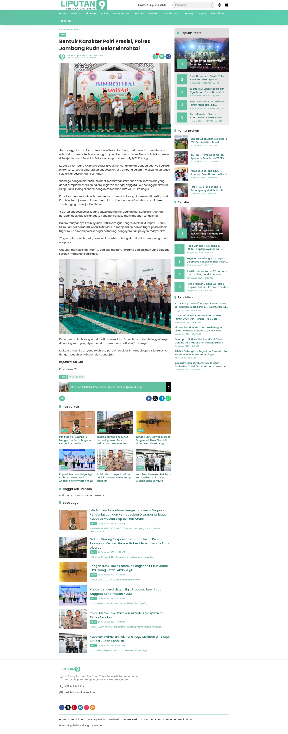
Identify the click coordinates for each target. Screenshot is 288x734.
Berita (62, 34)
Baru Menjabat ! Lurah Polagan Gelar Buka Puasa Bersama (206, 116)
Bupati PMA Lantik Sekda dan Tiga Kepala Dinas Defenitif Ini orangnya (208, 90)
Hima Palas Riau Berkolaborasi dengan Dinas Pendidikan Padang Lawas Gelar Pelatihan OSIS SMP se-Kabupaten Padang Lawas (200, 329)
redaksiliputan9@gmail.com (81, 692)
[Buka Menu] (227, 5)
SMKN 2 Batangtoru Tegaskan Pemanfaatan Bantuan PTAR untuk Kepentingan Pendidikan (201, 353)
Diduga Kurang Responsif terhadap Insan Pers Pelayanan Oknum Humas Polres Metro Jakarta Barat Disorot (113, 440)
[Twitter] (155, 398)
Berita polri (78, 376)
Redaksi (114, 719)
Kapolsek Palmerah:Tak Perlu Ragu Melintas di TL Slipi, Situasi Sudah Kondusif (153, 477)
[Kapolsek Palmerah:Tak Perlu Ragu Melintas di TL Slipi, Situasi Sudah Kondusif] (153, 460)
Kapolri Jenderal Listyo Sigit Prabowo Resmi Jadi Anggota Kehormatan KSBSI (76, 477)
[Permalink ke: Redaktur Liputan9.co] (63, 57)
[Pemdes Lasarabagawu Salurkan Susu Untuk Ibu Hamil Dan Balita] (181, 174)
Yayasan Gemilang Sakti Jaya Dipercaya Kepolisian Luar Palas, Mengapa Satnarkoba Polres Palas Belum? (206, 260)
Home (62, 719)
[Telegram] (162, 398)
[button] (211, 5)
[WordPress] (80, 707)
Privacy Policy (96, 719)
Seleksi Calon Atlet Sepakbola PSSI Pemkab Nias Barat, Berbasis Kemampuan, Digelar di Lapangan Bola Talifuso (208, 141)
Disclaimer (77, 719)
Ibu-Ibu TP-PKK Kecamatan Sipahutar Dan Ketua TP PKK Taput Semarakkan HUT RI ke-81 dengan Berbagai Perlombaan (208, 157)
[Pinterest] (74, 707)
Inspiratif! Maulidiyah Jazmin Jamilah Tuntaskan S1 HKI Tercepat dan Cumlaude (200, 364)
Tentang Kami (152, 719)
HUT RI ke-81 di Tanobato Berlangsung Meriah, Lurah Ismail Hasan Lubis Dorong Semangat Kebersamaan (206, 189)
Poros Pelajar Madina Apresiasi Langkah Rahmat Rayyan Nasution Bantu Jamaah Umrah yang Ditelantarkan (208, 285)
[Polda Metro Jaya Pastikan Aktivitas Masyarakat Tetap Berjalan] (115, 460)
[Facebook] (149, 398)
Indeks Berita (131, 719)
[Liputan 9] (84, 5)
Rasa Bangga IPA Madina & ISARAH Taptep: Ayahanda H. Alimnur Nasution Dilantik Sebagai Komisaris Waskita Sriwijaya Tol (207, 247)
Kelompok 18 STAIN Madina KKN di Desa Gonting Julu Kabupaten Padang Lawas (198, 341)
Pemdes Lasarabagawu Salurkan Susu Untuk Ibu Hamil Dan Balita (208, 173)
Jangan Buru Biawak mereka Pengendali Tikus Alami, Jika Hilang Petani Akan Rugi (153, 440)
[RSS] (92, 707)
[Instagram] (86, 707)
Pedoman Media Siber (179, 719)
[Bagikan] (168, 56)
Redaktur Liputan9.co (77, 56)
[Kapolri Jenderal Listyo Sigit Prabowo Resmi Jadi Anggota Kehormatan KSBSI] (77, 460)
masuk (77, 495)
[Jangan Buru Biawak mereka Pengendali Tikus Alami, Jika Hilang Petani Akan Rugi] (153, 422)
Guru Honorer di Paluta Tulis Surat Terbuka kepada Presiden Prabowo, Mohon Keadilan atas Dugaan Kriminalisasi (207, 78)
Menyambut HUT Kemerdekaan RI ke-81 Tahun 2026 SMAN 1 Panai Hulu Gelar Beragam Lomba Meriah (198, 317)
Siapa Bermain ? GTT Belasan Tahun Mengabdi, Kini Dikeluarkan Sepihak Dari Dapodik (207, 103)
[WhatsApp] (168, 398)
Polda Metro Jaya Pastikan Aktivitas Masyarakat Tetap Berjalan (114, 477)
